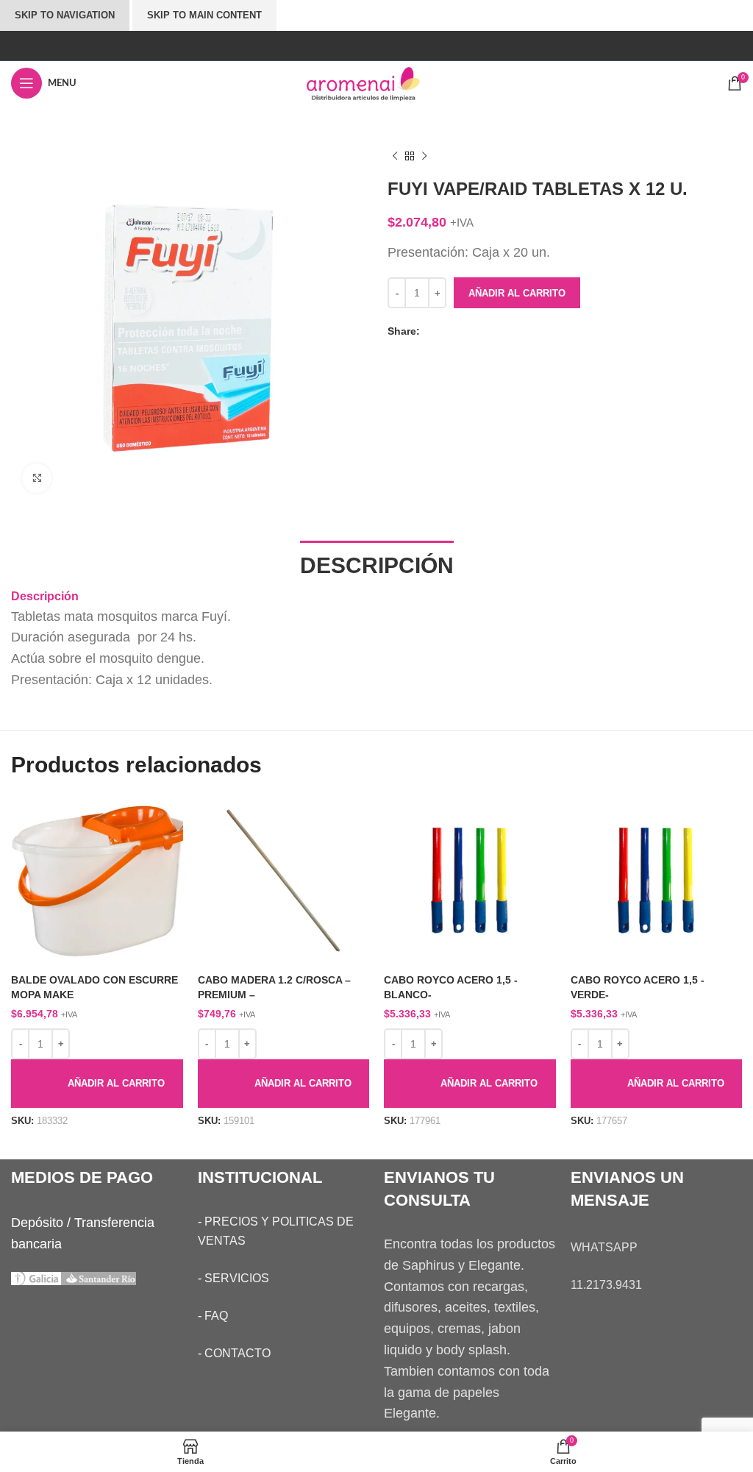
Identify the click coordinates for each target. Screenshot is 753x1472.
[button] (97, 1083)
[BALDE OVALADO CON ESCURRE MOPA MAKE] (97, 881)
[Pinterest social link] (460, 331)
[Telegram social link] (489, 331)
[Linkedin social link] (475, 331)
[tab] (377, 564)
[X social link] (445, 331)
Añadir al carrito (516, 293)
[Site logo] (376, 82)
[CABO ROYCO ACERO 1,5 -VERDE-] (657, 881)
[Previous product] (395, 156)
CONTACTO (237, 1353)
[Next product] (424, 156)
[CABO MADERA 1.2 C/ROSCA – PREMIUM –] (284, 881)
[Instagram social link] (376, 45)
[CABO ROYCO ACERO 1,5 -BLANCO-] (470, 881)
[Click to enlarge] (36, 478)
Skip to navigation (65, 15)
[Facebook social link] (431, 331)
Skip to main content (204, 15)
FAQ (216, 1315)
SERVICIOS (236, 1278)
